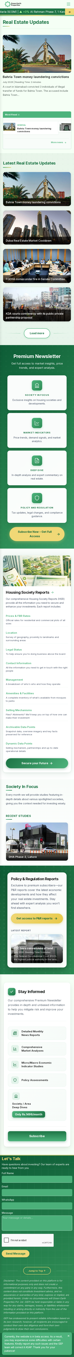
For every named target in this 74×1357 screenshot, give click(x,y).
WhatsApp (8, 1199)
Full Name (8, 1173)
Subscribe (37, 1136)
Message (7, 1212)
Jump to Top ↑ (37, 1270)
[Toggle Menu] (68, 4)
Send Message (15, 1253)
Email (5, 1186)
